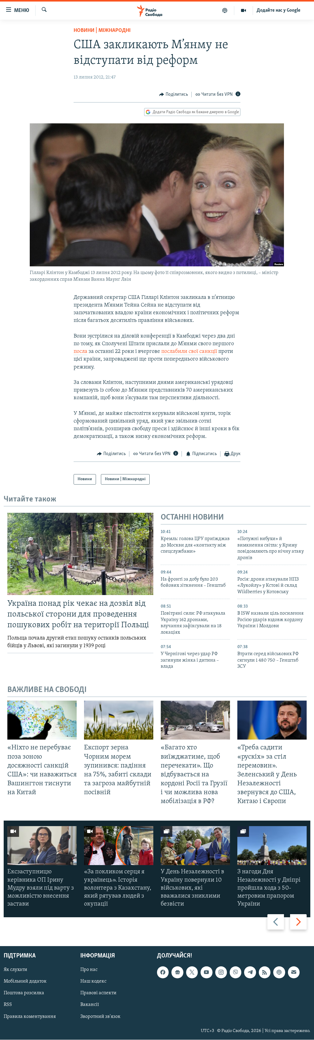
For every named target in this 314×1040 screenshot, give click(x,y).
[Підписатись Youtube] (206, 972)
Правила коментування (30, 1016)
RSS (8, 1005)
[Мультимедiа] (243, 10)
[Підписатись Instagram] (221, 972)
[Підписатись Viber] (235, 972)
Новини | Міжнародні (102, 30)
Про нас (89, 970)
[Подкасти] (225, 10)
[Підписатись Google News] (177, 972)
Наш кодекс (93, 981)
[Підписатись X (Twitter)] (192, 972)
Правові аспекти (98, 993)
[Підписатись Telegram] (250, 972)
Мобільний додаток (25, 981)
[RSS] (264, 972)
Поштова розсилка (24, 993)
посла (80, 351)
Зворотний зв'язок (100, 1016)
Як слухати (15, 970)
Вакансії (89, 1005)
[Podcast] (279, 972)
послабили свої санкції (189, 351)
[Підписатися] (294, 972)
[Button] (173, 95)
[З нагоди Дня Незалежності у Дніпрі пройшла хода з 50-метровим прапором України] (272, 845)
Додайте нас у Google (279, 10)
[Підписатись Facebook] (163, 972)
